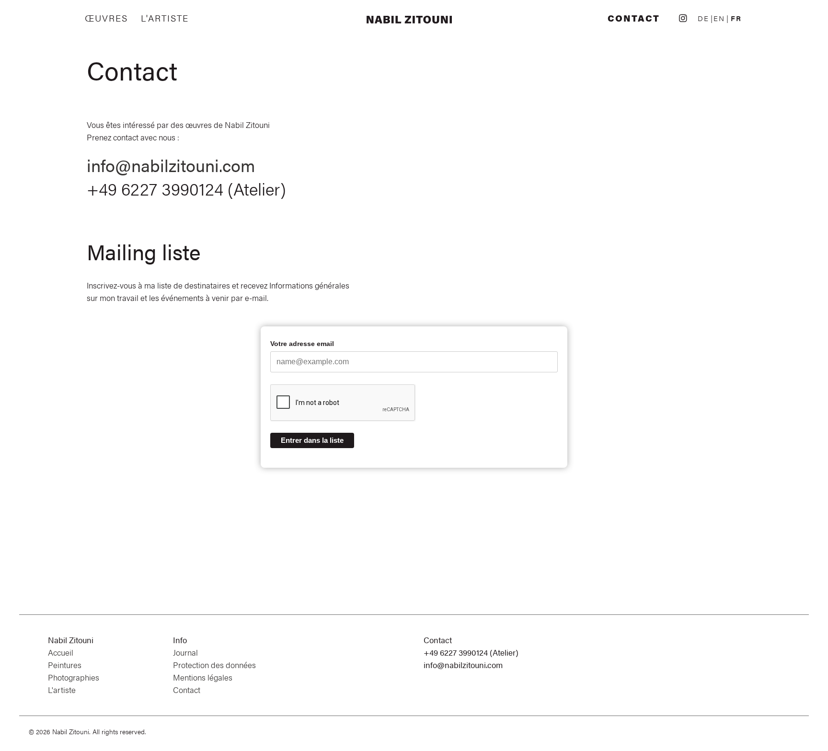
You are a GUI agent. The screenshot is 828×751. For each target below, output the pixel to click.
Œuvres (106, 18)
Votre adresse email (302, 343)
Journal (185, 652)
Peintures (64, 664)
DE (703, 18)
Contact (634, 18)
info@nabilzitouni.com (171, 164)
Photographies (73, 677)
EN (719, 18)
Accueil (60, 652)
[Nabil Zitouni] (414, 20)
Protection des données (214, 664)
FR (736, 18)
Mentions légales (202, 677)
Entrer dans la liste (312, 440)
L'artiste (165, 18)
